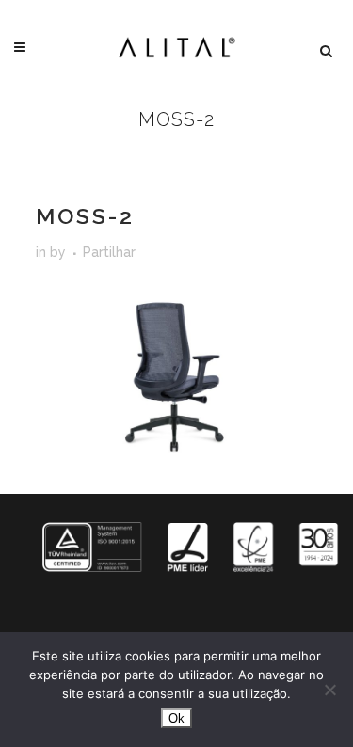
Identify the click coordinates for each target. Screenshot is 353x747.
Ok (176, 718)
